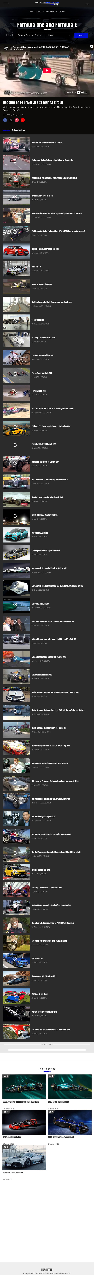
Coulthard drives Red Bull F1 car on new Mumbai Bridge (52, 302)
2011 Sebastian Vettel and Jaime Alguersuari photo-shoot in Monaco (57, 213)
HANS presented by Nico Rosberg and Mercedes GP (50, 479)
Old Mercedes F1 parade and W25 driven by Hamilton (51, 799)
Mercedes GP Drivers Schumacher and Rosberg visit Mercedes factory (57, 586)
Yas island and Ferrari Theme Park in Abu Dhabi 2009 (51, 1029)
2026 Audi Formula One (12, 1137)
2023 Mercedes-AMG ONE (13, 1172)
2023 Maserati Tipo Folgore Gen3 (61, 1137)
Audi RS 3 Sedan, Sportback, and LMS (45, 249)
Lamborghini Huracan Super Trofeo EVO (46, 550)
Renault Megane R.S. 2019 (41, 870)
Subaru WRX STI (37, 958)
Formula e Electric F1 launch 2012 (44, 444)
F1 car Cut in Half (38, 320)
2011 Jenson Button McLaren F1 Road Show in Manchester (52, 160)
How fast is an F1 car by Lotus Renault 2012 (47, 497)
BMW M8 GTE (36, 266)
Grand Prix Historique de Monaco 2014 (45, 462)
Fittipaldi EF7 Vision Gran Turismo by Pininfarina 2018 (51, 426)
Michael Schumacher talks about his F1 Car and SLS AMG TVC (54, 639)
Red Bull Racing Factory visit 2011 (44, 816)
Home (31, 11)
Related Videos (18, 130)
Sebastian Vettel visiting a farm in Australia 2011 (49, 941)
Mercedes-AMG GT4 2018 (40, 603)
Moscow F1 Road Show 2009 (42, 674)
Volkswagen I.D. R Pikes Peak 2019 (44, 976)
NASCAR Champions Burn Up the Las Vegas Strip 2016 (51, 745)
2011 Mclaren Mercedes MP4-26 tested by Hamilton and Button (54, 178)
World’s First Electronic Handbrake (44, 1011)
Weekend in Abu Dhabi (40, 994)
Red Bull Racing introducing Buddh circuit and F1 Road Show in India (56, 852)
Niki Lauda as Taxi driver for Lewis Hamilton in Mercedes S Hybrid (55, 781)
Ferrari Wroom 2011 (39, 391)
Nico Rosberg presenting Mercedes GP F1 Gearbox (50, 763)
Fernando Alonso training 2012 (42, 355)
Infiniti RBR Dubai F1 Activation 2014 (44, 515)
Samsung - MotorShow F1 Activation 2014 (47, 887)
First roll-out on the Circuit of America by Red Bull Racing (53, 408)
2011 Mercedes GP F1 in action (42, 195)
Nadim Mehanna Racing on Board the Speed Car (49, 728)
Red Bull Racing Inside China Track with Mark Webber (51, 834)
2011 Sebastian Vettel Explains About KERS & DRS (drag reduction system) (58, 231)
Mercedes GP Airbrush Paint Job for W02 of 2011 (49, 568)
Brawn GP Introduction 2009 (42, 284)
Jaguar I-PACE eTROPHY (40, 532)
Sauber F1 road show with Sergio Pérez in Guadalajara (51, 905)
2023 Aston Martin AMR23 (58, 1101)
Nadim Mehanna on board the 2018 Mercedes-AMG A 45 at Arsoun (55, 692)
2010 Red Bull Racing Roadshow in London (47, 142)
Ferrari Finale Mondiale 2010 (42, 373)
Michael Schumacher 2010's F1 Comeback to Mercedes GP (53, 621)
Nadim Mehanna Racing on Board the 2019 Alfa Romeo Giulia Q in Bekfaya (58, 710)
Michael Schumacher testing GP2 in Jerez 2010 (49, 657)
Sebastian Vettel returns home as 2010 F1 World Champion (53, 923)
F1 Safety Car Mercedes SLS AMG (43, 337)
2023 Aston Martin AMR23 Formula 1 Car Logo (21, 1101)
